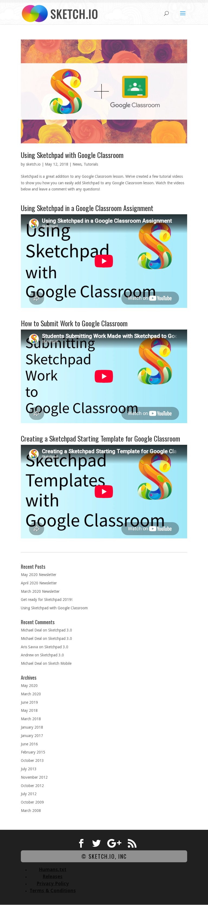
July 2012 (29, 794)
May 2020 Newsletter (38, 574)
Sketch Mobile (60, 663)
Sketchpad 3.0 (60, 630)
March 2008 (31, 810)
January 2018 (32, 727)
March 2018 (31, 719)
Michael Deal (31, 630)
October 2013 (32, 760)
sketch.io (33, 164)
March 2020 (31, 694)
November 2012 (34, 777)
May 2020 (29, 685)
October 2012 (32, 786)
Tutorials (91, 164)
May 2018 (29, 710)
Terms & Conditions (53, 890)
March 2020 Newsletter (40, 591)
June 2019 (29, 702)
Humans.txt (52, 869)
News (77, 164)
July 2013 (29, 769)
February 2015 (33, 752)
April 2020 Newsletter (39, 583)
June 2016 (29, 744)
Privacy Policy (53, 883)
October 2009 (32, 802)
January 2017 (32, 735)
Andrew (27, 655)
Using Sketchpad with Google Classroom (72, 155)
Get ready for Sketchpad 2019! (46, 599)
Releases (53, 876)
